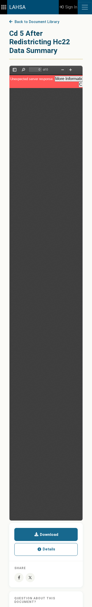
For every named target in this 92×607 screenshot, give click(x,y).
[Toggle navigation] (85, 7)
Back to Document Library (36, 22)
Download (48, 534)
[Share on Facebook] (19, 577)
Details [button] (48, 549)
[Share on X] (30, 577)
